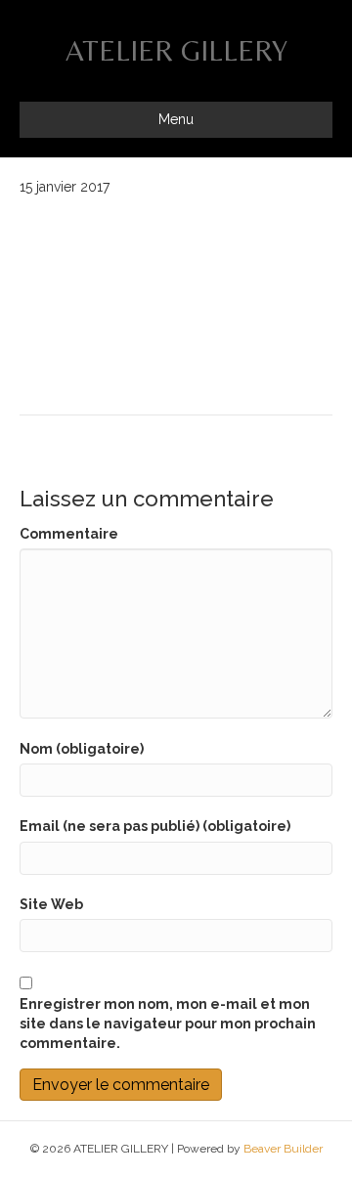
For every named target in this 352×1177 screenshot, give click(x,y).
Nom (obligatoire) (82, 749)
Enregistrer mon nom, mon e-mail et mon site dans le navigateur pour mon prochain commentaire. (168, 1024)
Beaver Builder (283, 1148)
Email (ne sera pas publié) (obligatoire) (155, 826)
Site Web (51, 904)
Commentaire (69, 534)
